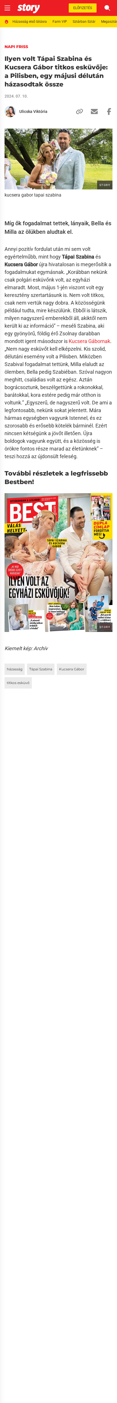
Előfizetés (82, 8)
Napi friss (16, 46)
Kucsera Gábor (71, 669)
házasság (14, 669)
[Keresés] (107, 8)
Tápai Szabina (40, 669)
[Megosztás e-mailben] (92, 111)
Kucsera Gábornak (89, 341)
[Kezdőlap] (28, 8)
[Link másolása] (77, 111)
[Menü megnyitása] (7, 8)
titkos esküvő (18, 683)
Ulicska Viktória (33, 111)
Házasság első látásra (29, 22)
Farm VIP (60, 22)
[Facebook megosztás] (106, 111)
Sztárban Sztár (84, 22)
